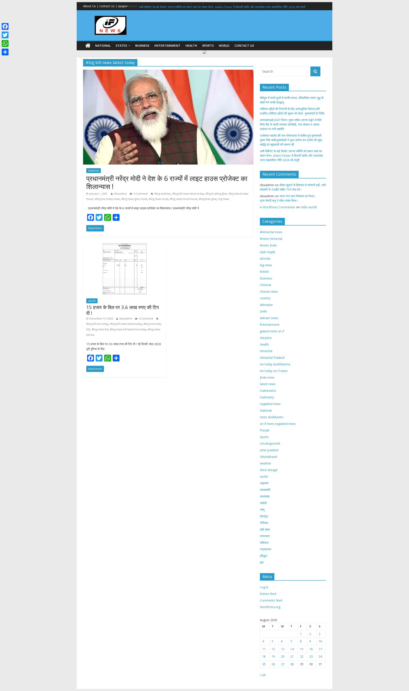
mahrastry (267, 397)
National (103, 45)
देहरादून (264, 516)
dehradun (266, 305)
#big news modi (158, 199)
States (121, 45)
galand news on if (272, 331)
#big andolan (162, 193)
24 (320, 656)
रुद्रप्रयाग (265, 549)
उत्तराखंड (265, 496)
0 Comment (140, 193)
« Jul (262, 675)
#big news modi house (183, 199)
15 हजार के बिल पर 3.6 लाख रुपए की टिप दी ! (122, 310)
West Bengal (268, 470)
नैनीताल (264, 523)
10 (320, 641)
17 (320, 649)
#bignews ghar (208, 199)
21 (292, 656)
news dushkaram (271, 417)
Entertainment (167, 45)
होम (262, 562)
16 (311, 649)
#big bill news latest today (188, 193)
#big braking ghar (216, 193)
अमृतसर (264, 483)
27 (282, 664)
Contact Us (244, 45)
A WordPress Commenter (277, 207)
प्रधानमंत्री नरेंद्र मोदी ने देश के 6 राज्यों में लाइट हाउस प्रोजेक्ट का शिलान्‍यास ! (166, 182)
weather (265, 463)
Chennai (265, 285)
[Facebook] (5, 26)
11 (264, 649)
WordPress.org (270, 607)
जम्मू (262, 509)
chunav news (269, 291)
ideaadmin (120, 193)
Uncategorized (270, 443)
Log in (264, 587)
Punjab (264, 430)
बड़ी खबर (265, 529)
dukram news (269, 318)
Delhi (263, 311)
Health (191, 45)
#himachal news (271, 232)
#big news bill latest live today (128, 329)
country (265, 298)
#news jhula (268, 245)
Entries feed (268, 594)
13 (282, 649)
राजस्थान (265, 536)
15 (301, 649)
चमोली (263, 503)
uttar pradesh (269, 450)
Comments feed (271, 600)
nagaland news (270, 404)
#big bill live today (97, 324)
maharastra (268, 391)
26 (273, 664)
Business (142, 45)
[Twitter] (5, 35)
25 (264, 664)
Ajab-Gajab (267, 252)
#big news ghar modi (134, 199)
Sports (208, 45)
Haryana (265, 338)
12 (273, 649)
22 (301, 656)
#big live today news (107, 199)
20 (282, 656)
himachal (266, 351)
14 (292, 649)
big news (224, 199)
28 (292, 664)
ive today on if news (274, 371)
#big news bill (100, 329)
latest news (268, 384)
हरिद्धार (263, 556)
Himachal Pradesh (272, 358)
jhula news (267, 377)
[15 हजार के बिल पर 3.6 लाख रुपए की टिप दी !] (124, 245)
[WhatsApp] (5, 43)
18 (264, 656)
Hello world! (309, 207)
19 (273, 656)
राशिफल (264, 543)
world (224, 45)
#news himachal (271, 239)
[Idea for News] (110, 16)
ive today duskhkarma (275, 364)
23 (311, 656)
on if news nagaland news (278, 424)
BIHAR (264, 272)
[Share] (5, 52)
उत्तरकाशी (265, 490)
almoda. (265, 258)
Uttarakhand (268, 457)
